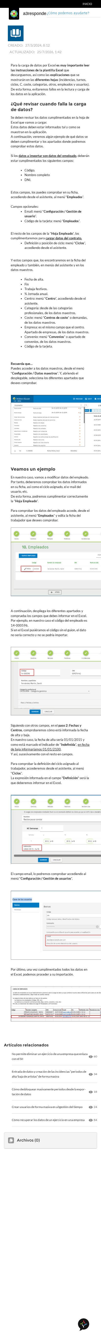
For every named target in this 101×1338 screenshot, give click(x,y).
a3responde (34, 13)
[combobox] (73, 13)
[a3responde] (14, 14)
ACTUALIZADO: (22, 52)
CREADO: (15, 45)
